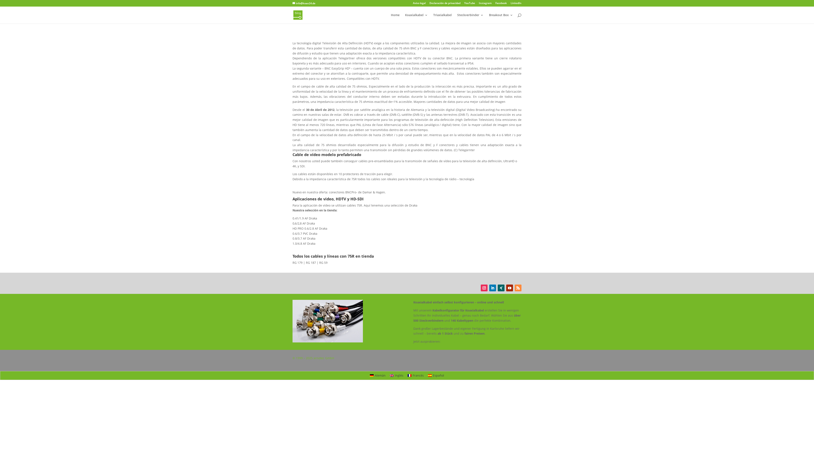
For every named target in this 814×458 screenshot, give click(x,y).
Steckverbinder (468, 15)
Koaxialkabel (414, 15)
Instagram (485, 3)
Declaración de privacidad (444, 3)
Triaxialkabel (442, 15)
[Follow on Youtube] (509, 288)
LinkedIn (516, 3)
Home (395, 15)
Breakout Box (499, 15)
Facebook (501, 3)
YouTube (469, 3)
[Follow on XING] (501, 288)
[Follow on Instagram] (484, 288)
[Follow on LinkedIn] (492, 288)
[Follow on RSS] (518, 288)
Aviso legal (419, 3)
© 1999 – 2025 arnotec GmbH (313, 358)
